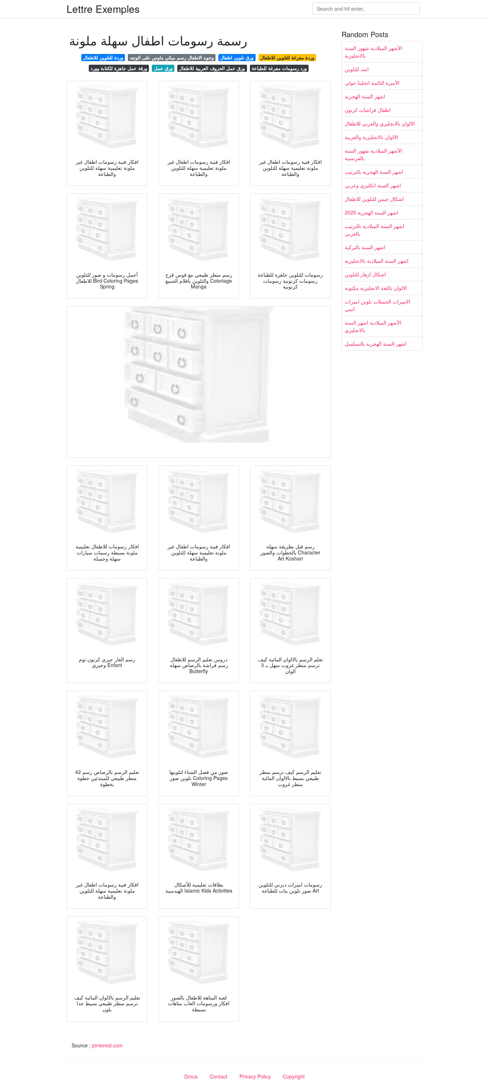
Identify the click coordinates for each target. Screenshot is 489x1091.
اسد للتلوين (357, 69)
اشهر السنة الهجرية (365, 96)
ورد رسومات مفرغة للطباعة (279, 68)
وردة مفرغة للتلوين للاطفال (287, 57)
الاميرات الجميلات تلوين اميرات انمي (377, 305)
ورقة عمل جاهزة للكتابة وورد (119, 68)
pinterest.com (107, 1045)
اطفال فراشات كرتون (368, 109)
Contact (218, 1076)
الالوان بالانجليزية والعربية (371, 136)
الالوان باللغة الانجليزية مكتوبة (376, 287)
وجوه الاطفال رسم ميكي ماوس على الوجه (172, 57)
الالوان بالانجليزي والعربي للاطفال (380, 123)
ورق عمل (163, 68)
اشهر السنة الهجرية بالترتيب (374, 171)
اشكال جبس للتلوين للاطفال (374, 198)
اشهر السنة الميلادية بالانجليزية (376, 260)
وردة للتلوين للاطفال (103, 57)
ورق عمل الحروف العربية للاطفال (212, 68)
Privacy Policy (255, 1076)
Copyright (294, 1076)
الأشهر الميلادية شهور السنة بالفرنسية (373, 154)
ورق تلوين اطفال (236, 57)
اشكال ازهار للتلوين (365, 274)
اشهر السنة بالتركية (365, 247)
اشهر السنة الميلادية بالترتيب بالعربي (374, 229)
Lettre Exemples (103, 8)
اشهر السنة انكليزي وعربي (373, 185)
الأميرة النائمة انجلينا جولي (372, 82)
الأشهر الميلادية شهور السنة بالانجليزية (373, 51)
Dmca (191, 1076)
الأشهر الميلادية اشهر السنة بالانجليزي (373, 326)
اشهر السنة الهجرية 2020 (371, 212)
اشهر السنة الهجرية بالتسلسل (376, 343)
